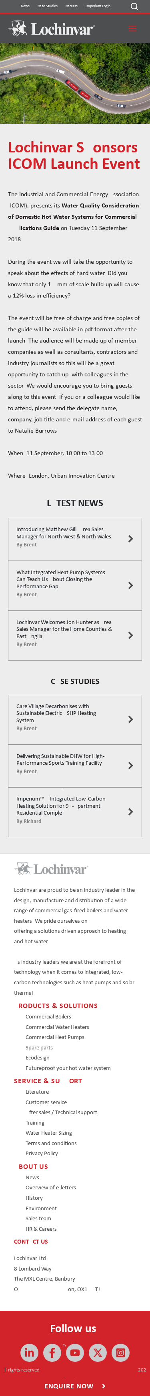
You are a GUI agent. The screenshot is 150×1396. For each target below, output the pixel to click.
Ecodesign (38, 1058)
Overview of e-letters (51, 1188)
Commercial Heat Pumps (55, 1038)
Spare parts (39, 1048)
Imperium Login (98, 6)
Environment (41, 1209)
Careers (72, 6)
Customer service (46, 1103)
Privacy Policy (42, 1154)
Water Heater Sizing (49, 1133)
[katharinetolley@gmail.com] (52, 1353)
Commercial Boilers (48, 1017)
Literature (37, 1092)
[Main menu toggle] (132, 28)
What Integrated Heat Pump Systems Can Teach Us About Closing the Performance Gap (60, 580)
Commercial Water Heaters (57, 1027)
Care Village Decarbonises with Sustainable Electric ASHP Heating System (56, 714)
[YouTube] (75, 1353)
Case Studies (48, 6)
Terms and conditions (51, 1144)
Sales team (38, 1219)
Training (35, 1123)
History (34, 1198)
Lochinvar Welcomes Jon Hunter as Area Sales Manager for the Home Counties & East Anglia (64, 630)
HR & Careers (41, 1229)
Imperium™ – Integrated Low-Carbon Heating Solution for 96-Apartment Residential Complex (64, 806)
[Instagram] (121, 1353)
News (25, 6)
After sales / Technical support (61, 1113)
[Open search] (134, 6)
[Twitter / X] (98, 1353)
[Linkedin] (29, 1353)
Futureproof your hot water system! (69, 1068)
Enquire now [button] (70, 1386)
